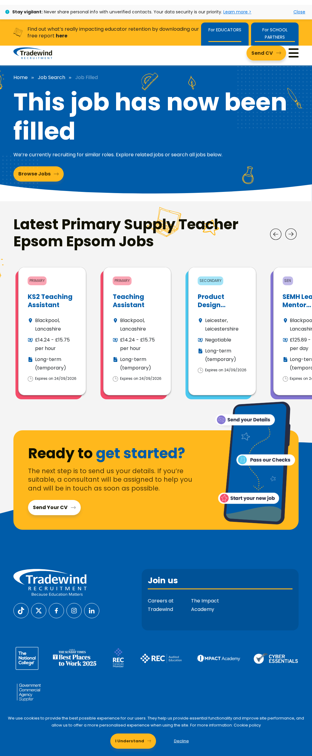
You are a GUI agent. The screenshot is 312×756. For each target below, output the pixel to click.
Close (299, 12)
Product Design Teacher (211, 305)
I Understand (129, 741)
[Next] (291, 234)
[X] (38, 610)
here (61, 35)
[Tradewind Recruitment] (32, 53)
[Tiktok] (21, 610)
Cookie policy (247, 725)
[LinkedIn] (91, 610)
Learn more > (237, 12)
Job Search (51, 77)
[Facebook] (56, 610)
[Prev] (275, 234)
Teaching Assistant (128, 300)
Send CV (262, 53)
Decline (181, 741)
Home (20, 77)
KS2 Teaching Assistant (50, 300)
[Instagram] (74, 610)
